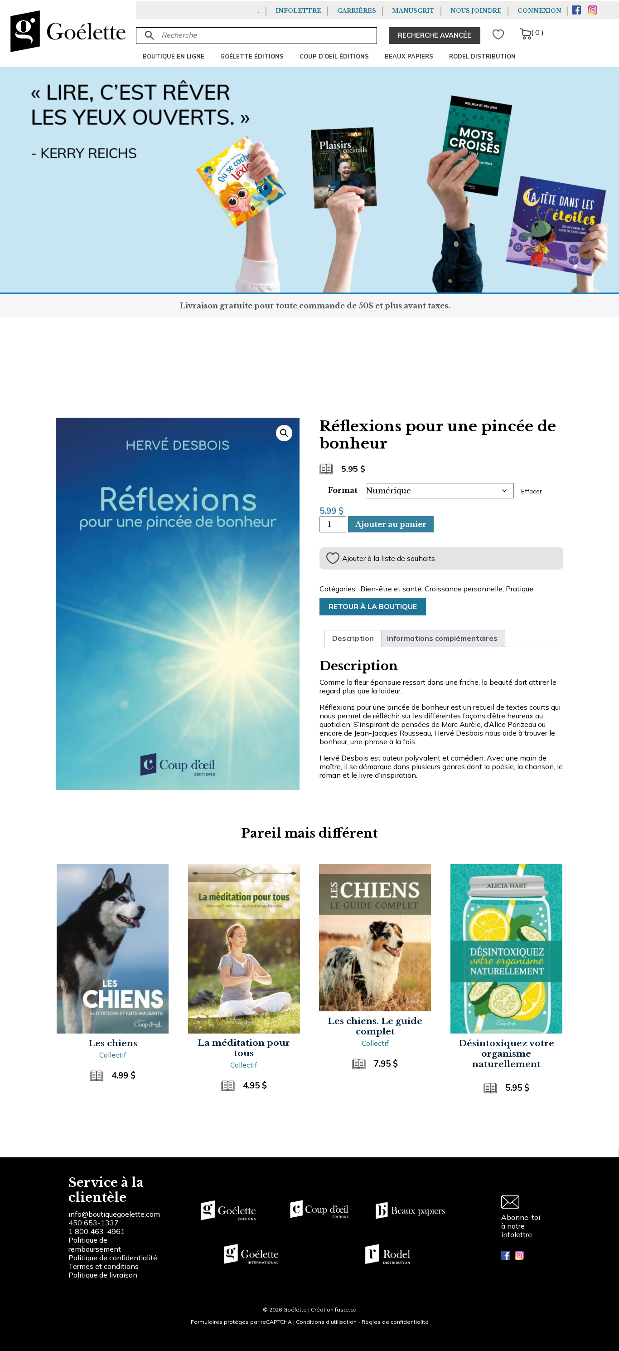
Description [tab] (353, 638)
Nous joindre (476, 10)
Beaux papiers (409, 56)
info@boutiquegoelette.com (114, 1214)
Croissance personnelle (464, 588)
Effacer (531, 491)
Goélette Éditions (252, 56)
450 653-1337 (93, 1222)
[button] (284, 433)
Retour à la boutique (373, 606)
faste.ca (346, 1309)
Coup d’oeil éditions (334, 56)
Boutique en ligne (173, 56)
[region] (118, 1282)
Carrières (356, 10)
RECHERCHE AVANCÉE (434, 35)
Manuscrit (413, 10)
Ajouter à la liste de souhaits (388, 558)
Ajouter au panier (390, 524)
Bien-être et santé (390, 588)
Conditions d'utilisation (326, 1321)
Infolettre (298, 10)
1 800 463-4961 (96, 1231)
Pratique (519, 588)
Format (343, 490)
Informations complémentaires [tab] (442, 638)
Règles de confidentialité (395, 1321)
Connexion (539, 10)
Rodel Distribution (482, 56)
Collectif (112, 1054)
